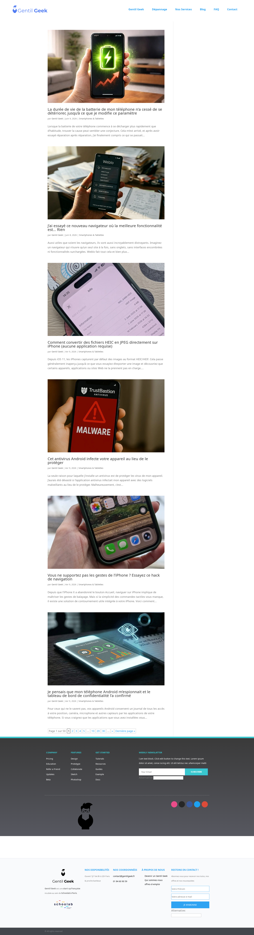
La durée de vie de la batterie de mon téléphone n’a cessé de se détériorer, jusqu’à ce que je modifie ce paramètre (105, 111)
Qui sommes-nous (154, 880)
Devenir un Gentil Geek (156, 876)
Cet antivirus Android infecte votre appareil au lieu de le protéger (98, 460)
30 (103, 731)
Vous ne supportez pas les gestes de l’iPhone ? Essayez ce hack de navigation (104, 577)
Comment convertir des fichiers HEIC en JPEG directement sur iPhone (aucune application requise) (103, 344)
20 (98, 731)
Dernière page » (125, 731)
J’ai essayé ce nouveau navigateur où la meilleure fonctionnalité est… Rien (105, 227)
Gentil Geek (136, 9)
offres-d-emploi (152, 884)
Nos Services (183, 9)
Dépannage (159, 9)
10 (92, 731)
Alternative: (146, 777)
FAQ (216, 9)
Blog (203, 9)
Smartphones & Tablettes (91, 118)
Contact (232, 9)
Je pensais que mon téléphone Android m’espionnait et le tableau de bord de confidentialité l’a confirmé (99, 693)
